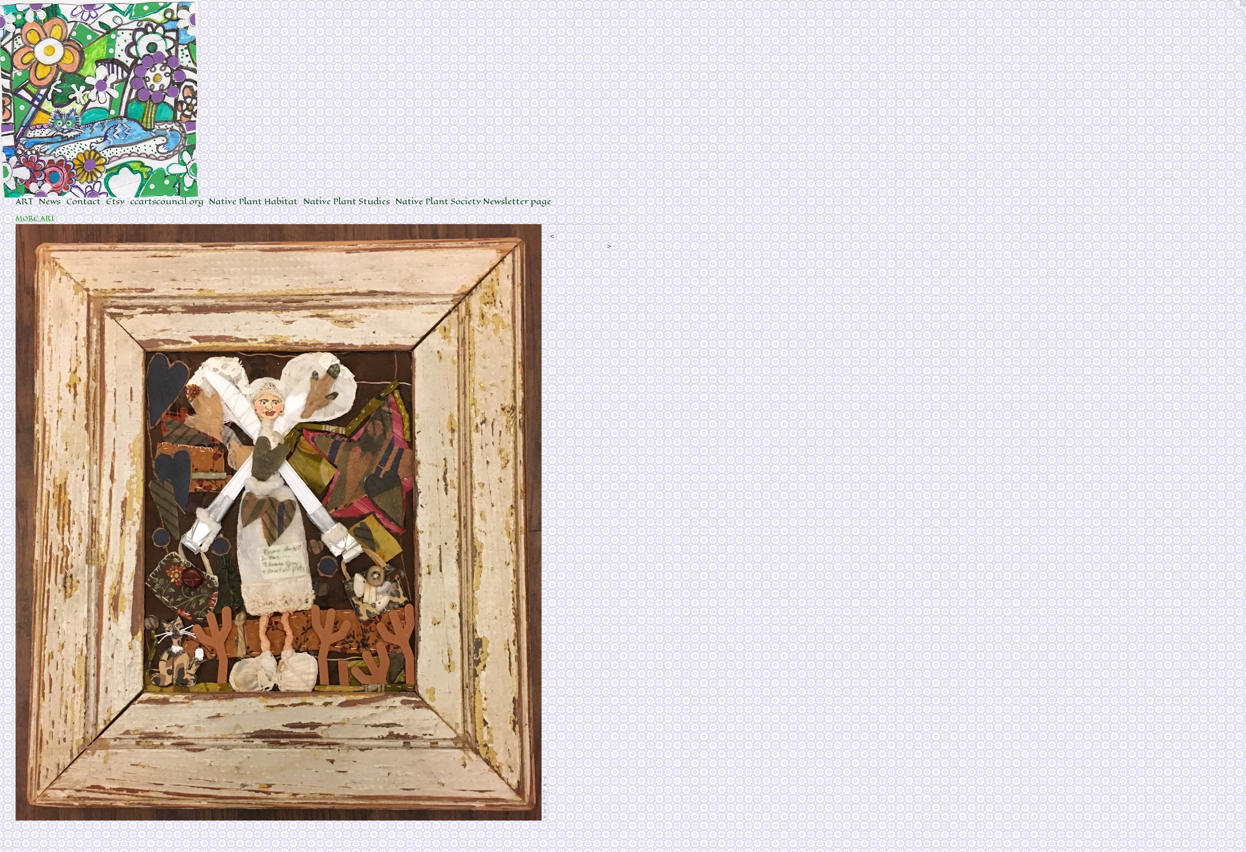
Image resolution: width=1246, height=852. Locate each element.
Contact (84, 201)
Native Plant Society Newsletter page (473, 201)
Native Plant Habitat (253, 201)
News (50, 201)
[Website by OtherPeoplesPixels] (1233, 13)
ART (24, 201)
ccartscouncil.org (166, 201)
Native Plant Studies (346, 201)
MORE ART (35, 218)
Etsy (115, 201)
